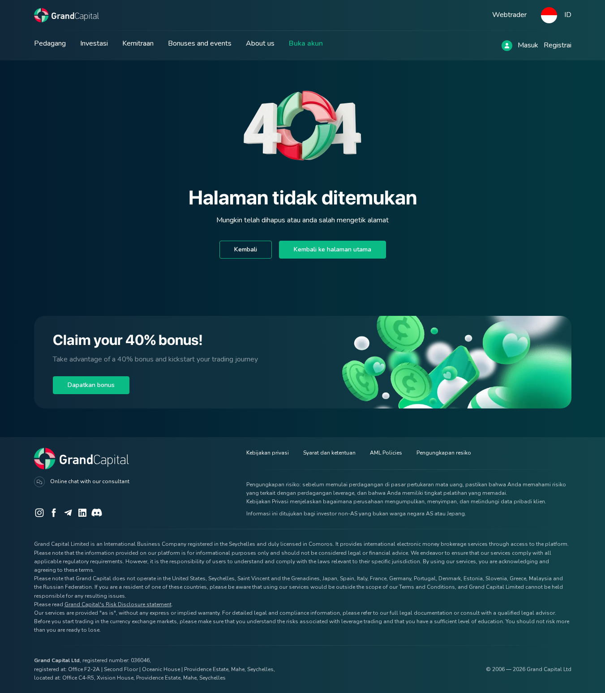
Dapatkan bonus (91, 385)
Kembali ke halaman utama (332, 249)
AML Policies (386, 452)
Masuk (528, 45)
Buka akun (306, 43)
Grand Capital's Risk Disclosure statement (118, 604)
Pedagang (50, 43)
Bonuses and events (200, 43)
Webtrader (509, 15)
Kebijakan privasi (267, 452)
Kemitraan (138, 43)
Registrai (557, 45)
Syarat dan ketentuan (329, 452)
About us (260, 43)
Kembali (245, 249)
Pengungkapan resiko (443, 452)
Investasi (94, 43)
